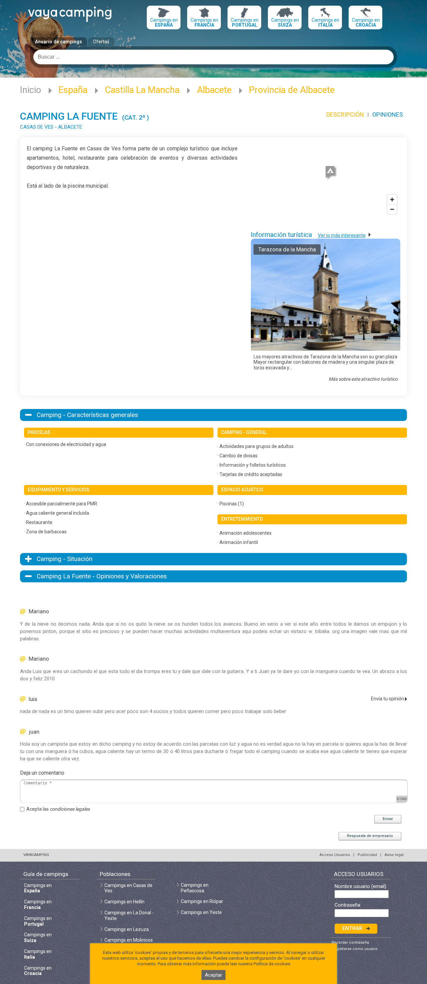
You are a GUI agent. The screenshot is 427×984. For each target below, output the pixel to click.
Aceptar (213, 975)
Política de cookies (272, 963)
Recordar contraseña (350, 942)
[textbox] (213, 57)
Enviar (388, 819)
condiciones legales (70, 809)
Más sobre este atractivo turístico (363, 379)
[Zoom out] (392, 209)
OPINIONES (387, 114)
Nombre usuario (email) (360, 886)
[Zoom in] (392, 199)
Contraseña (347, 905)
